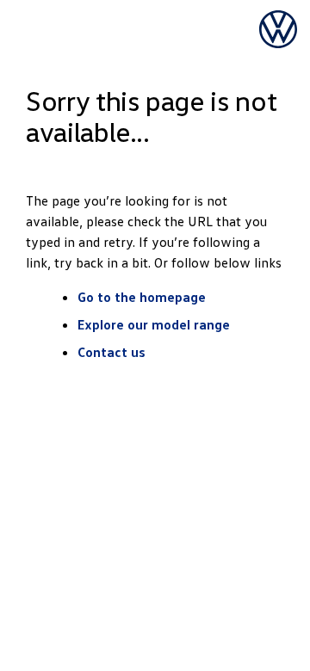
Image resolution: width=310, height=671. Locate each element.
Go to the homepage (142, 296)
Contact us (112, 351)
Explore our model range (154, 324)
